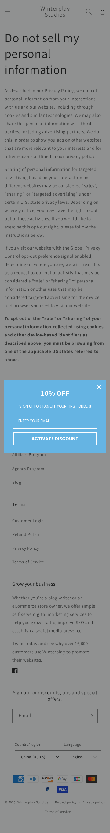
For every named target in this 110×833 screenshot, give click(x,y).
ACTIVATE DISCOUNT (55, 439)
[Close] (99, 387)
